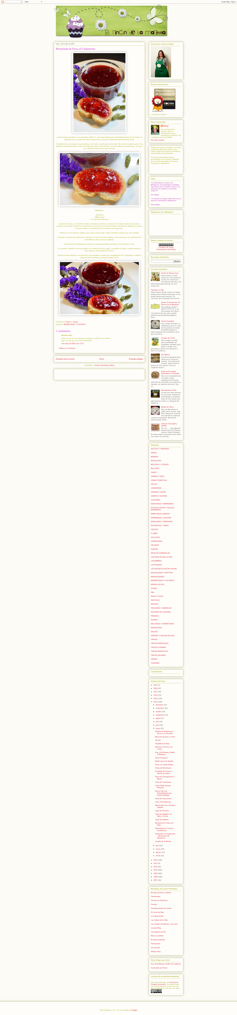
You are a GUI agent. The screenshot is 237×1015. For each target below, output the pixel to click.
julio (157, 722)
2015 (156, 698)
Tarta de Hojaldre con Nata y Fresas (163, 815)
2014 (156, 702)
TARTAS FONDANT (158, 647)
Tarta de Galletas (161, 820)
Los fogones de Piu (158, 932)
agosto (158, 718)
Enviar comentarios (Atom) (104, 365)
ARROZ (154, 453)
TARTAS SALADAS (158, 655)
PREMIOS (155, 616)
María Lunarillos (157, 936)
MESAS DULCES (157, 584)
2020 (156, 688)
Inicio (101, 359)
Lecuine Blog (156, 928)
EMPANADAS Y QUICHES (161, 518)
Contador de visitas (166, 247)
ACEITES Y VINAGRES (160, 449)
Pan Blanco (165, 355)
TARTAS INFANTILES (159, 651)
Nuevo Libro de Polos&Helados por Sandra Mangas (163, 793)
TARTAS (154, 639)
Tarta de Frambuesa (163, 782)
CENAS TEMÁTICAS (159, 480)
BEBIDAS (154, 457)
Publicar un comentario (67, 348)
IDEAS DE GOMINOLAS (160, 553)
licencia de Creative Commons (164, 983)
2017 (156, 692)
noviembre (160, 708)
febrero (159, 852)
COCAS (154, 484)
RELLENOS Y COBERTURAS (162, 624)
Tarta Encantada (167, 321)
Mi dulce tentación (158, 940)
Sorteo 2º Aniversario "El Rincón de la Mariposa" (170, 303)
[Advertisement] (70, 373)
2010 (156, 870)
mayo (158, 728)
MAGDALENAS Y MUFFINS (162, 573)
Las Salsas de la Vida (159, 920)
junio (158, 725)
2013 (156, 860)
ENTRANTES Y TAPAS (160, 525)
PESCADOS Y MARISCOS (161, 608)
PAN (152, 592)
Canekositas (155, 896)
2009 (156, 873)
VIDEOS (154, 659)
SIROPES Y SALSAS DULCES (162, 636)
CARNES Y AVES (157, 476)
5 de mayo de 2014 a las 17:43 (72, 343)
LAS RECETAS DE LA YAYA (161, 557)
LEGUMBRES (156, 561)
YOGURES (155, 663)
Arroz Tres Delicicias (163, 802)
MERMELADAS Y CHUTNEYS (75, 324)
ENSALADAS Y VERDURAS (161, 522)
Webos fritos (156, 951)
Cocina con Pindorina (159, 900)
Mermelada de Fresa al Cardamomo (164, 829)
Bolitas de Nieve (167, 407)
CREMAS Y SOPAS (158, 492)
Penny (165, 126)
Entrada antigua (136, 359)
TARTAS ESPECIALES (159, 643)
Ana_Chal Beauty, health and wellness (166, 964)
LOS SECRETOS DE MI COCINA (164, 569)
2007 (156, 880)
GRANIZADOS (156, 541)
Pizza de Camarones (163, 799)
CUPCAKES (155, 500)
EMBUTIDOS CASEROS (160, 514)
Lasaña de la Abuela (163, 841)
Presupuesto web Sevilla (166, 249)
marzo (158, 849)
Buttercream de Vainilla (164, 761)
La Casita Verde (157, 916)
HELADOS (155, 545)
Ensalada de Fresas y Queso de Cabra (163, 772)
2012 (156, 863)
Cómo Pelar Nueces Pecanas (163, 787)
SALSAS (154, 632)
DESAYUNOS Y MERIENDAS (162, 504)
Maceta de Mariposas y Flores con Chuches (164, 732)
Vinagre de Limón (168, 338)
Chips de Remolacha (163, 768)
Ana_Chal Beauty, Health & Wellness (165, 753)
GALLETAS (155, 537)
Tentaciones (155, 944)
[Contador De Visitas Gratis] (166, 245)
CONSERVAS (156, 488)
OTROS (154, 588)
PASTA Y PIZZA (157, 596)
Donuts (158, 740)
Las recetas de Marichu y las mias (164, 924)
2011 (156, 867)
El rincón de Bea (157, 912)
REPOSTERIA (156, 628)
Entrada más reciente (65, 359)
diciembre (160, 705)
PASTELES (155, 600)
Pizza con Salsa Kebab (164, 765)
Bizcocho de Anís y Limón (165, 737)
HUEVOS (154, 549)
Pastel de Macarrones (169, 273)
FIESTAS (154, 529)
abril (157, 845)
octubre (159, 712)
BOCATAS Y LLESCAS (159, 464)
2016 (156, 695)
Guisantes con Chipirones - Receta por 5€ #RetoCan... (165, 836)
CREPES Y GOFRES (159, 496)
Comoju (154, 904)
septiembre (160, 715)
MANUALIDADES (157, 577)
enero (158, 856)
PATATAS (154, 604)
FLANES (154, 533)
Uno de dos (155, 948)
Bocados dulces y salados (161, 893)
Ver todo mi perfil (157, 140)
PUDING (154, 620)
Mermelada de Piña (168, 390)
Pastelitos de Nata (162, 744)
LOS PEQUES (156, 565)
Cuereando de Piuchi (159, 968)
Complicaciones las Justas (161, 908)
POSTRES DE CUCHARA (161, 612)
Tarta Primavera (161, 758)
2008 (156, 877)
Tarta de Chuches (162, 811)
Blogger (134, 1010)
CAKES (154, 472)
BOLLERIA (155, 468)
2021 (156, 685)
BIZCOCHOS (156, 461)
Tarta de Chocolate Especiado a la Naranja (170, 372)
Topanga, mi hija (157, 290)
